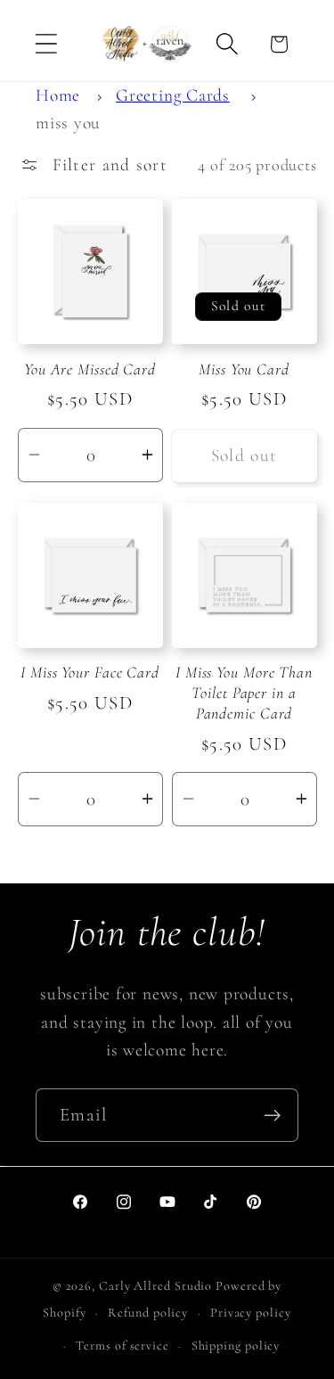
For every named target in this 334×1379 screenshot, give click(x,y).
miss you (68, 123)
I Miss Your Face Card (89, 672)
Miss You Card (244, 369)
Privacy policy (250, 1312)
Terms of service (122, 1345)
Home (58, 95)
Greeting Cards (173, 95)
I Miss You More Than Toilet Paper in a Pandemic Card (244, 692)
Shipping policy (236, 1345)
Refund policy (148, 1312)
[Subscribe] (272, 1115)
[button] (45, 44)
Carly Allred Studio (155, 1285)
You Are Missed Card (90, 369)
